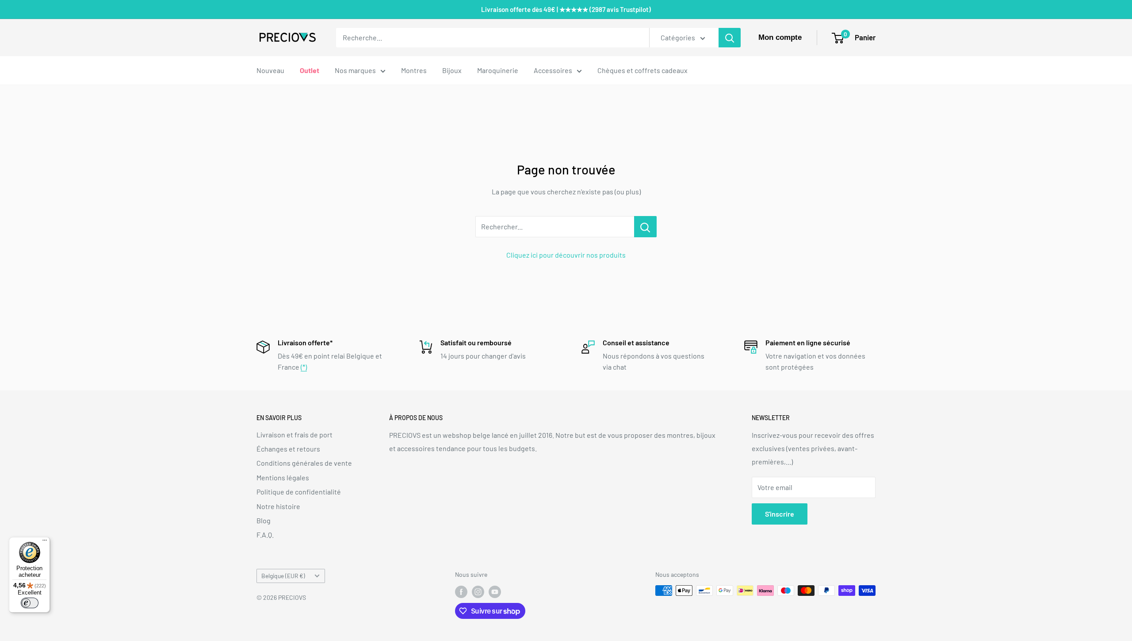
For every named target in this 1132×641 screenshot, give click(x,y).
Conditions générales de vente (304, 463)
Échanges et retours (288, 448)
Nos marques (355, 70)
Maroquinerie (497, 70)
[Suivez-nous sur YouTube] (495, 591)
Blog (263, 520)
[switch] (29, 603)
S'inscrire (779, 514)
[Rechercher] (730, 37)
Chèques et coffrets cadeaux (642, 70)
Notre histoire (278, 506)
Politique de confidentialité (298, 491)
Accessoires (553, 70)
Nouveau (270, 70)
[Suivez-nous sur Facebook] (461, 591)
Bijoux (452, 70)
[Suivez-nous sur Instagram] (478, 591)
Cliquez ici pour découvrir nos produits (566, 255)
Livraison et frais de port (294, 434)
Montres (414, 70)
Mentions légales (282, 477)
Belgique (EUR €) (283, 575)
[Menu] (44, 542)
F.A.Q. (265, 534)
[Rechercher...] (645, 226)
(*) (304, 367)
